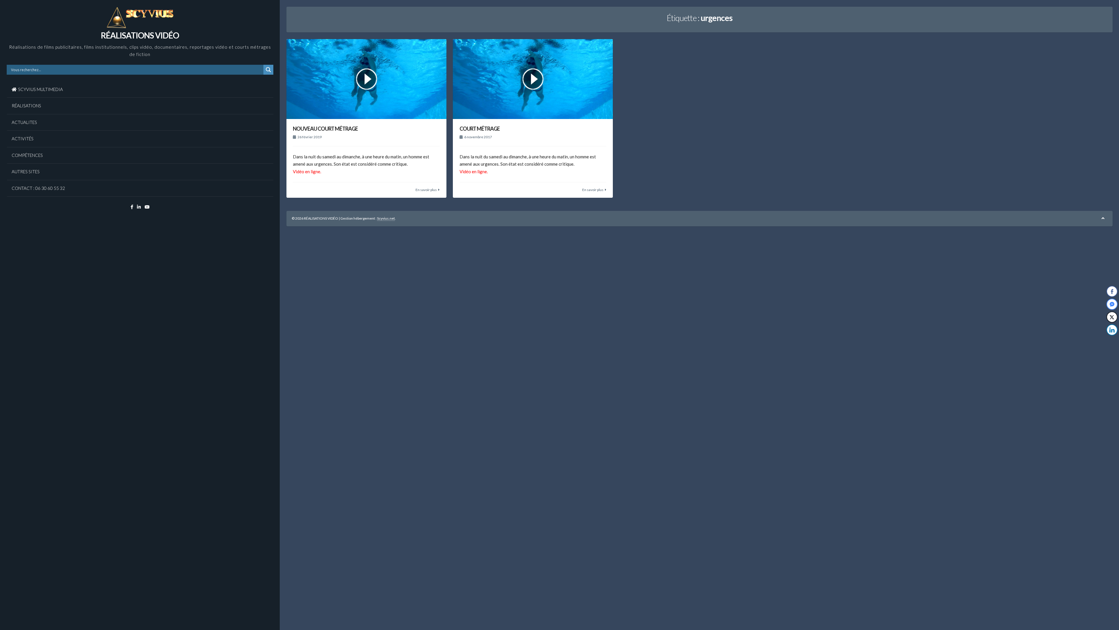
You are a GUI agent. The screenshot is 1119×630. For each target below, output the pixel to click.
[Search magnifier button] (268, 70)
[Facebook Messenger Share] (1112, 304)
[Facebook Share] (1112, 291)
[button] (1112, 341)
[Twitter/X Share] (1112, 317)
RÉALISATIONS (26, 105)
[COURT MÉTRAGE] (533, 79)
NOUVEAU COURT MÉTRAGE (325, 128)
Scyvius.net (386, 218)
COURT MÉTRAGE (480, 128)
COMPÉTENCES (27, 155)
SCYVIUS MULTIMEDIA (40, 89)
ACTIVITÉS (23, 138)
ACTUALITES (24, 122)
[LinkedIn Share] (1112, 329)
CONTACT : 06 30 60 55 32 (38, 188)
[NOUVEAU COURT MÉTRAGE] (366, 79)
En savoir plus (426, 190)
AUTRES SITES (26, 171)
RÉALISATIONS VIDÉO (140, 35)
